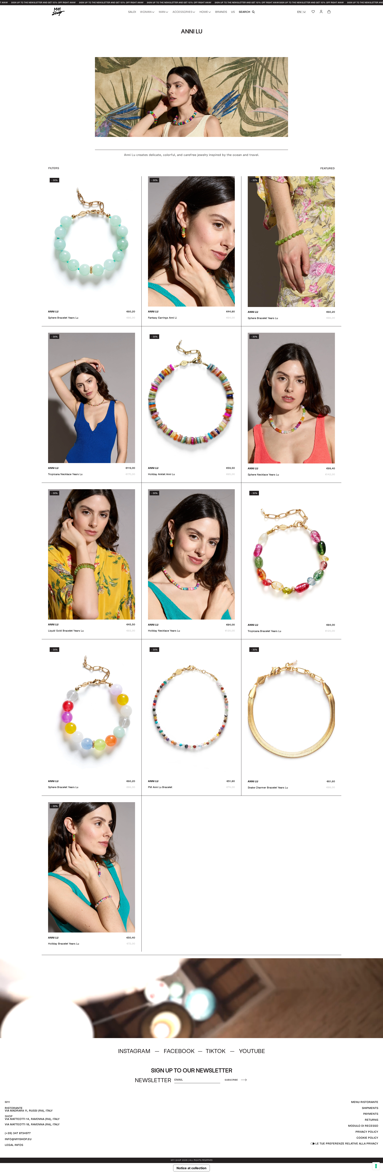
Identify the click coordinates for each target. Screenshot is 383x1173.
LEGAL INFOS (14, 1145)
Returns (371, 1120)
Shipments (370, 1108)
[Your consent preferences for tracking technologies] (376, 1166)
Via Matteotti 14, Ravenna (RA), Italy (32, 1119)
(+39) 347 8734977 (18, 1133)
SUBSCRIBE (231, 1080)
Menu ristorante (364, 1102)
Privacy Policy (366, 1131)
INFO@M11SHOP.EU (18, 1139)
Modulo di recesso (363, 1125)
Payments (370, 1114)
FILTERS (53, 168)
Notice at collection (191, 1168)
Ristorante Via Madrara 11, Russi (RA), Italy (29, 1109)
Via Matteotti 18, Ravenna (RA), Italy (32, 1124)
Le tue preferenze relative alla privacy (346, 1143)
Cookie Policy (367, 1137)
